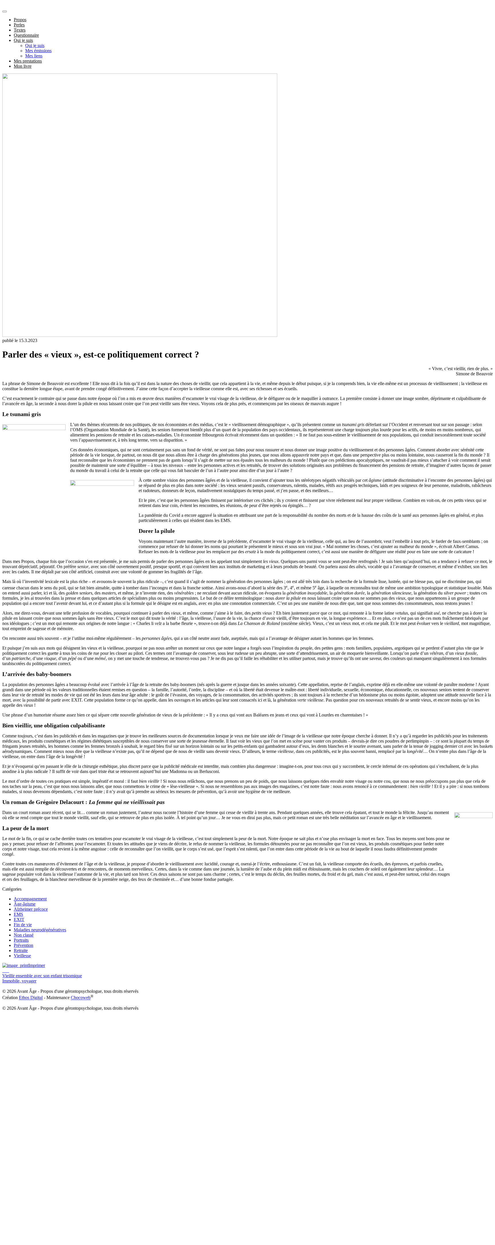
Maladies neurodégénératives (40, 929)
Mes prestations (28, 61)
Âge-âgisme (25, 904)
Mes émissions (38, 50)
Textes (19, 30)
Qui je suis (23, 40)
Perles (19, 24)
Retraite (21, 950)
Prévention (23, 945)
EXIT (19, 919)
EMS (18, 914)
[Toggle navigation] (4, 11)
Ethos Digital (31, 997)
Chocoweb (81, 997)
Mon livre (23, 66)
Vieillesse (22, 955)
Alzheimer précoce (31, 909)
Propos (20, 19)
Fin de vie (23, 924)
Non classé (24, 935)
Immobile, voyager (19, 980)
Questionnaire (26, 35)
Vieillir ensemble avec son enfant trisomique (42, 975)
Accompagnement (30, 898)
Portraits (21, 940)
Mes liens (33, 55)
